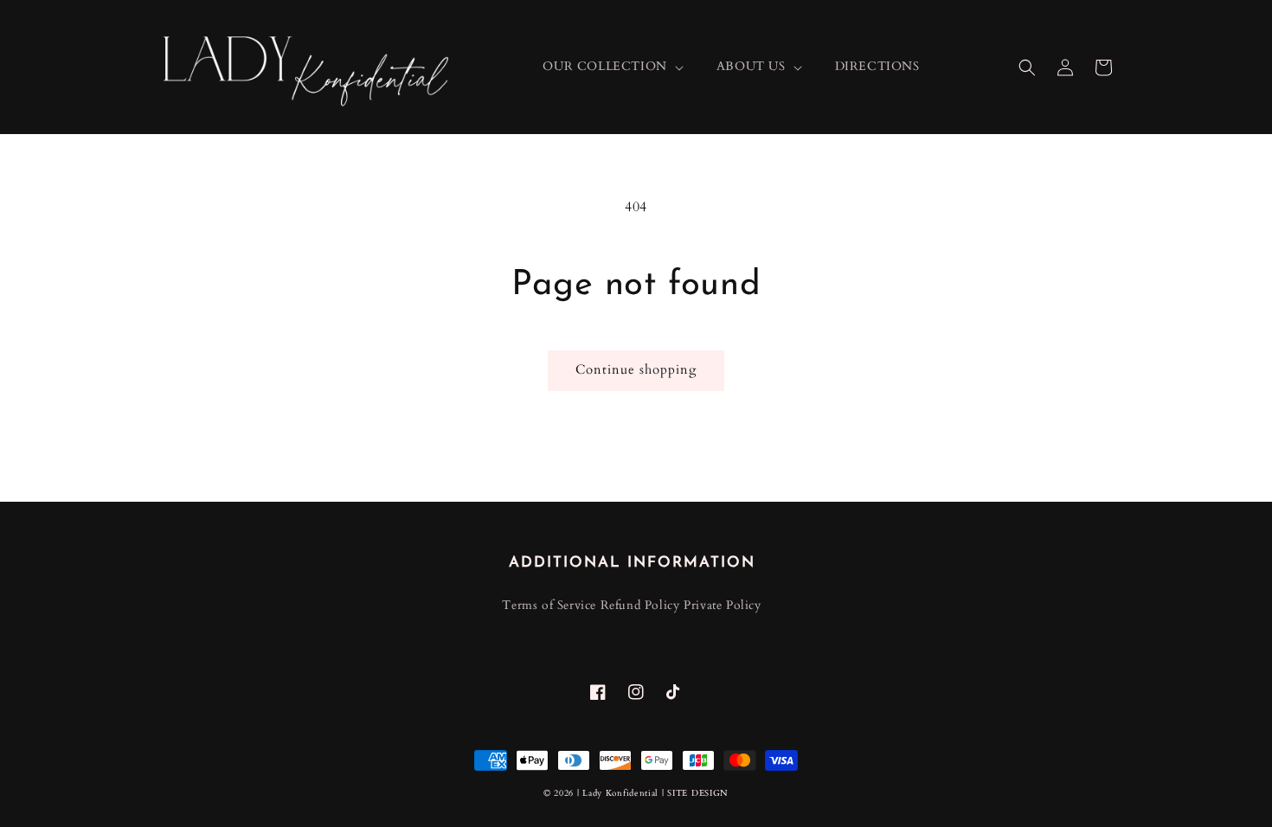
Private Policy (722, 605)
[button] (1027, 67)
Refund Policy (640, 605)
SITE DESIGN (698, 793)
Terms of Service (549, 605)
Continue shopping (636, 369)
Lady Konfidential (620, 793)
